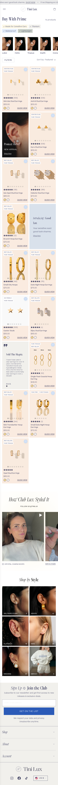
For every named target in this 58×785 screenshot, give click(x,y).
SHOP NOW (29, 2)
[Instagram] (11, 778)
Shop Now (7, 153)
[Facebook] (19, 778)
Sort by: (40, 60)
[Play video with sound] (40, 515)
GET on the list (29, 711)
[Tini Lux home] (29, 769)
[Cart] (54, 9)
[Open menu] (4, 9)
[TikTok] (26, 778)
